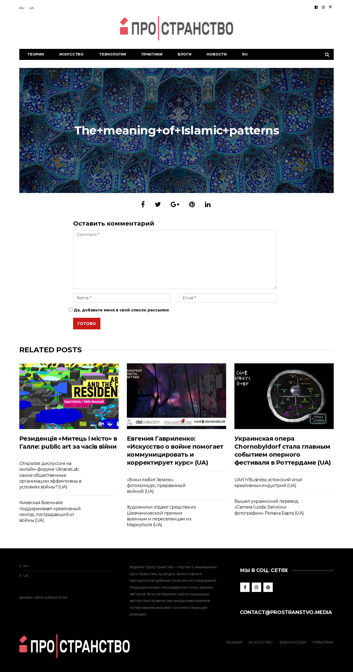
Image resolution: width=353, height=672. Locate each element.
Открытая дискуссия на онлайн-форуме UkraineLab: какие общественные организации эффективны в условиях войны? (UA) (50, 475)
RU (21, 8)
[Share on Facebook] (143, 204)
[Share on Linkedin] (207, 204)
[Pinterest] (330, 7)
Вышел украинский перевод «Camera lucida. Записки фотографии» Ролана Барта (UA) (269, 507)
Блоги (184, 54)
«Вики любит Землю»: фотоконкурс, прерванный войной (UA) (156, 485)
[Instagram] (323, 7)
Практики (151, 54)
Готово (86, 323)
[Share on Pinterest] (192, 204)
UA (31, 8)
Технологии (112, 54)
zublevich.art (56, 597)
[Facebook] (316, 7)
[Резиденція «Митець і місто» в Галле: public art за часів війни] (69, 396)
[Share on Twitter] (158, 204)
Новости (217, 54)
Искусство (71, 54)
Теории (35, 54)
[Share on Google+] (175, 204)
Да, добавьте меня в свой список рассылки (121, 310)
